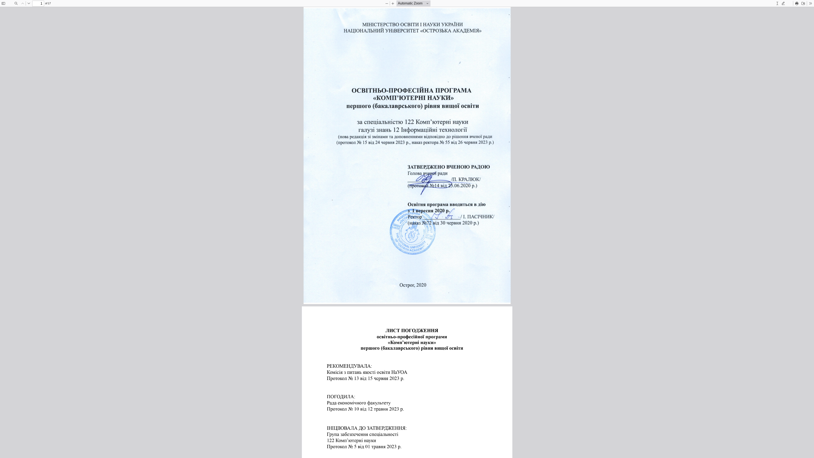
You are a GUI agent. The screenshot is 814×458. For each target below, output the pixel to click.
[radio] (777, 3)
